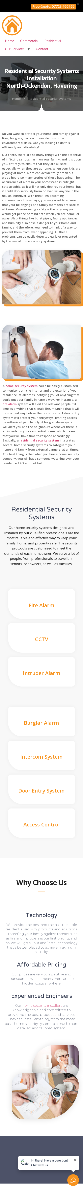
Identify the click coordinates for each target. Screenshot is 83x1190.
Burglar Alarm (41, 722)
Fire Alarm (41, 605)
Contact (42, 49)
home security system (21, 386)
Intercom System (41, 756)
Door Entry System (41, 790)
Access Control (41, 824)
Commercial (29, 41)
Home (9, 41)
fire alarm (10, 404)
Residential (53, 41)
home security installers (42, 1006)
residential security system (39, 440)
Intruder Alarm (41, 673)
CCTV (41, 639)
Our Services (14, 49)
